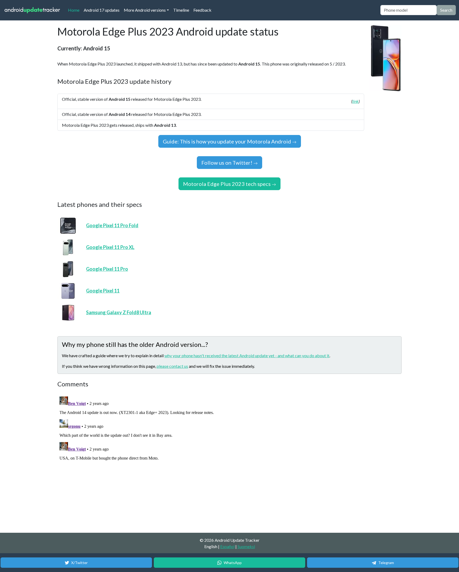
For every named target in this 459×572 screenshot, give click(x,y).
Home (75, 9)
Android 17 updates (102, 9)
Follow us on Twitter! (227, 162)
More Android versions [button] (145, 9)
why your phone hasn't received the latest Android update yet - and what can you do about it (246, 355)
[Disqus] (157, 460)
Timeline (181, 9)
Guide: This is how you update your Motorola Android (227, 141)
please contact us (172, 366)
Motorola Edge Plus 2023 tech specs (227, 184)
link (355, 101)
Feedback (202, 9)
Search (446, 9)
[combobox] (408, 10)
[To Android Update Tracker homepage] (32, 10)
